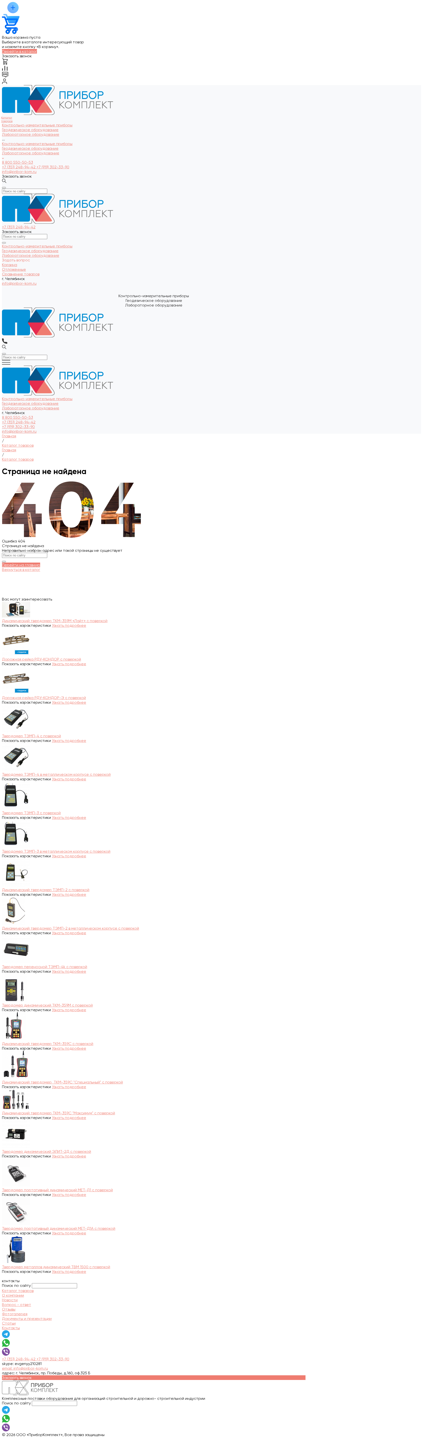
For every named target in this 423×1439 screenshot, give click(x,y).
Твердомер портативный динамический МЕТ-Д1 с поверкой (57, 1190)
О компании (13, 1295)
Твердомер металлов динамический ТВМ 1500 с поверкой (56, 1267)
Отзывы (8, 1309)
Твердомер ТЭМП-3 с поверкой (31, 813)
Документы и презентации (27, 1318)
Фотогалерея (14, 1314)
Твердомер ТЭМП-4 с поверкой (31, 736)
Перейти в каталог (19, 51)
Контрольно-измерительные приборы (37, 143)
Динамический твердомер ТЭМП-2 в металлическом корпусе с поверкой (70, 928)
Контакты (11, 1328)
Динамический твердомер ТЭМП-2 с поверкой (45, 889)
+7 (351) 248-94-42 (19, 167)
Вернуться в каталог (21, 569)
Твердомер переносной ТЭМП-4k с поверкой (44, 966)
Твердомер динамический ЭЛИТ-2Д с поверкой (46, 1151)
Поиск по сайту (16, 1285)
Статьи (9, 1323)
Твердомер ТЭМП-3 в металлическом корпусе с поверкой (56, 851)
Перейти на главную (21, 565)
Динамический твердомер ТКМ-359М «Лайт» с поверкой (54, 620)
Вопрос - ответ (16, 1304)
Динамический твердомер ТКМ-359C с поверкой (47, 1043)
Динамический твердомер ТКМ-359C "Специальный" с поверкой (62, 1082)
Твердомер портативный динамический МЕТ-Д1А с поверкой (58, 1228)
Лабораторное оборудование (30, 153)
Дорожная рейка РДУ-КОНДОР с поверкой (41, 659)
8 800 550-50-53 (17, 162)
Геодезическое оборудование (30, 148)
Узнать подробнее (69, 625)
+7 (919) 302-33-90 (52, 167)
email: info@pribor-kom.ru (25, 1368)
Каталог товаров (18, 1290)
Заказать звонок (17, 176)
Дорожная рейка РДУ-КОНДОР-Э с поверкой (44, 697)
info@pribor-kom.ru (19, 171)
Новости (10, 1300)
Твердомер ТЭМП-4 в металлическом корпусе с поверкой (56, 774)
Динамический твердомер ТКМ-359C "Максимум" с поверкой (58, 1113)
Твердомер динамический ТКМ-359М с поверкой (47, 1005)
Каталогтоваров (6, 119)
